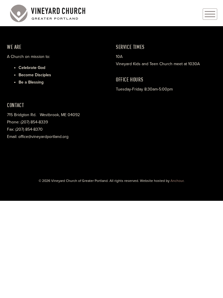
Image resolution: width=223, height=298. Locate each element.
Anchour (177, 181)
